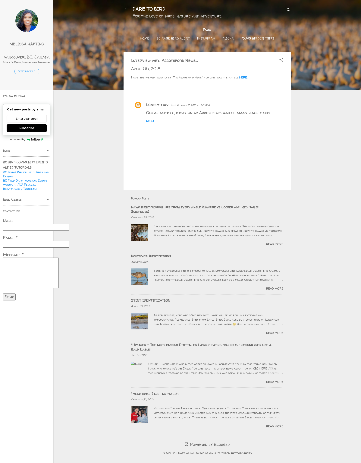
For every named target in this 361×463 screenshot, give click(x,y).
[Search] (288, 10)
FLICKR (228, 38)
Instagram (206, 38)
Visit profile (26, 71)
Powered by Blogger (209, 444)
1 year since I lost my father (154, 393)
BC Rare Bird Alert (173, 38)
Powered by (17, 139)
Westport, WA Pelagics (19, 184)
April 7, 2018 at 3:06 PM (195, 105)
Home (144, 38)
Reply (150, 121)
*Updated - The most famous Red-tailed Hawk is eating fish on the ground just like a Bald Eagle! (201, 347)
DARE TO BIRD (149, 9)
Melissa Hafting (26, 43)
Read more (274, 244)
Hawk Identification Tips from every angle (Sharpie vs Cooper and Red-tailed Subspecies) (195, 209)
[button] (281, 60)
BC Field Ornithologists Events (25, 180)
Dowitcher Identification (151, 256)
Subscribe (27, 128)
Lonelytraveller (162, 104)
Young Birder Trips (257, 38)
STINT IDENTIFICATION (150, 300)
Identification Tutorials (20, 189)
